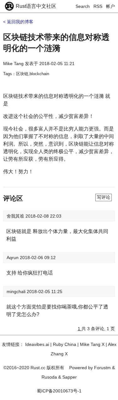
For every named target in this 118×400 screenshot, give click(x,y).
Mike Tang (13, 63)
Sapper (69, 377)
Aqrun (13, 257)
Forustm (102, 367)
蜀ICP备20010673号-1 (59, 390)
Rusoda (49, 377)
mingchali (17, 291)
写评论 (103, 197)
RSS (97, 6)
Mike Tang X (92, 344)
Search (83, 6)
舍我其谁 (16, 216)
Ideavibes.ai (37, 344)
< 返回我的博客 (18, 21)
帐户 (110, 6)
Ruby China (64, 344)
